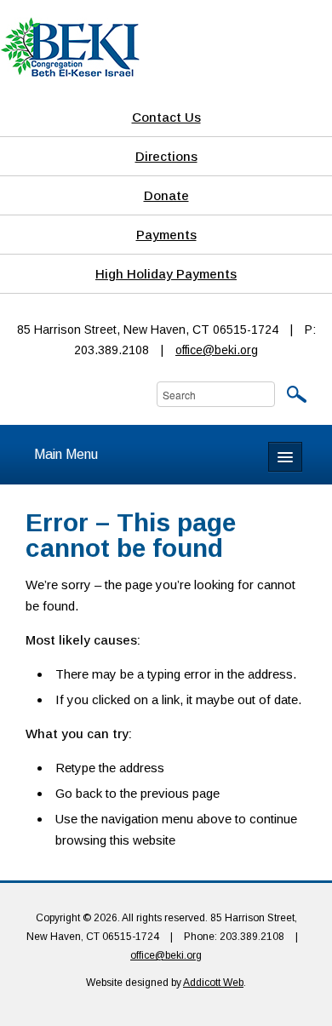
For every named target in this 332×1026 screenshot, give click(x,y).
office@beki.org (216, 350)
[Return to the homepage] (70, 46)
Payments (166, 234)
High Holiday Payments (166, 274)
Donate (166, 195)
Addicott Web (213, 983)
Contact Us (166, 117)
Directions (166, 156)
